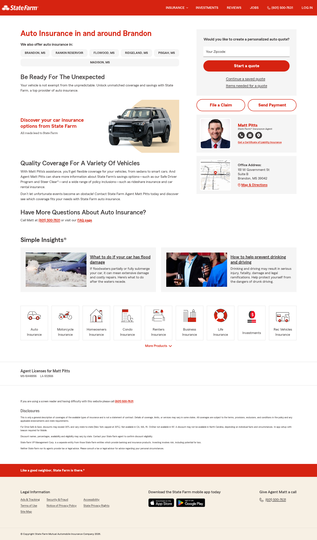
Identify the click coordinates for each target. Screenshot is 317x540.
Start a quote (246, 66)
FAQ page (84, 220)
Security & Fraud (57, 499)
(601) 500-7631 (282, 7)
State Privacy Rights (96, 505)
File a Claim (221, 105)
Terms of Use (28, 505)
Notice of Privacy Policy (62, 505)
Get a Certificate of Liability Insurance (260, 142)
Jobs (254, 7)
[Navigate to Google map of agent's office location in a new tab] (258, 135)
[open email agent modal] (249, 136)
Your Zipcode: (216, 51)
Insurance (175, 7)
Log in (307, 7)
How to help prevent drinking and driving (258, 259)
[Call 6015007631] (241, 135)
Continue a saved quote (245, 79)
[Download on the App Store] (161, 502)
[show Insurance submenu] (186, 7)
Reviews (234, 7)
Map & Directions (254, 185)
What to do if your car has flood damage (120, 259)
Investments (207, 7)
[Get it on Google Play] (190, 502)
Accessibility (91, 499)
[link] (20, 7)
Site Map (26, 511)
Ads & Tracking (30, 499)
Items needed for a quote (246, 86)
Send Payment (272, 105)
